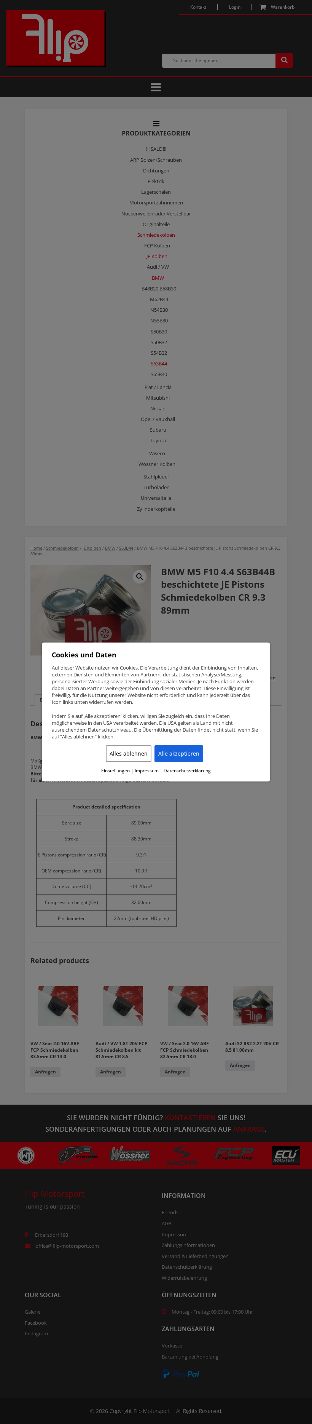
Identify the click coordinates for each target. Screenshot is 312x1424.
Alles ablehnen (129, 753)
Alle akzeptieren (178, 753)
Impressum (147, 771)
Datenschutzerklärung (187, 771)
